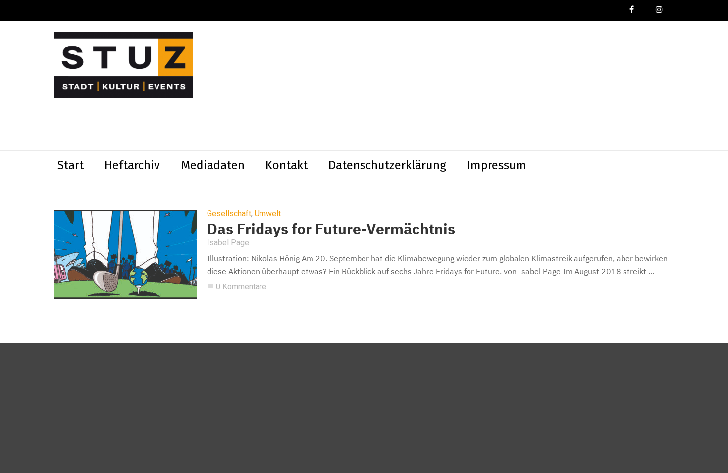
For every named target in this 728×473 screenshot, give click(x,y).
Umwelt (268, 214)
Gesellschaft (229, 214)
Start (70, 165)
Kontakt (286, 165)
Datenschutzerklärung (387, 165)
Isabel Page (228, 242)
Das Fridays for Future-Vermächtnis (331, 228)
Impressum (496, 165)
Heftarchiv (132, 165)
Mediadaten (213, 165)
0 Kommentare (236, 286)
